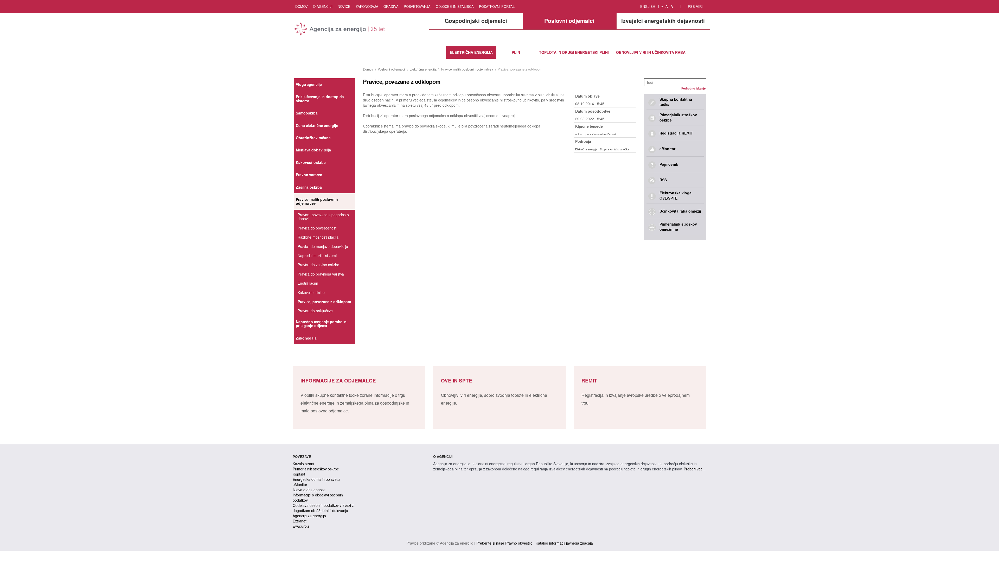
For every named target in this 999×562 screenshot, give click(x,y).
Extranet (299, 520)
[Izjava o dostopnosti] (677, 6)
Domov (301, 6)
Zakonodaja (367, 6)
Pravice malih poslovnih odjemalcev (467, 69)
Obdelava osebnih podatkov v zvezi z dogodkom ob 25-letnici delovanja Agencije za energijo (323, 510)
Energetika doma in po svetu (316, 479)
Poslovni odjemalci (391, 69)
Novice (344, 6)
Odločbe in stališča (455, 6)
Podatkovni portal (497, 6)
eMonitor (300, 484)
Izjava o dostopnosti (309, 489)
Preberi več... (695, 468)
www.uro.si (301, 526)
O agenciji (322, 6)
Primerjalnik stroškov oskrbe (316, 468)
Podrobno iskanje (693, 88)
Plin (516, 52)
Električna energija (471, 52)
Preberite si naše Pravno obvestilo (504, 543)
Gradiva (391, 6)
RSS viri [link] (695, 6)
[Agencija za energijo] (340, 30)
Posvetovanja (417, 6)
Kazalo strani (303, 463)
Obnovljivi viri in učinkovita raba (651, 52)
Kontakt (299, 474)
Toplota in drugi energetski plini (574, 52)
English (647, 6)
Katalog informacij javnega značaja (564, 543)
